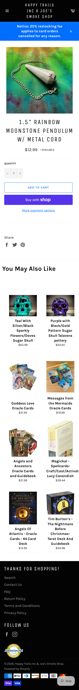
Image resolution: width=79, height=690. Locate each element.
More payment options (38, 210)
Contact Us (13, 584)
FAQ (7, 592)
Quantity (10, 163)
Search (10, 577)
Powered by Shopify (17, 668)
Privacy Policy (15, 613)
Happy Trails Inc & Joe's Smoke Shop (39, 11)
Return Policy (14, 599)
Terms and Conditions (22, 605)
